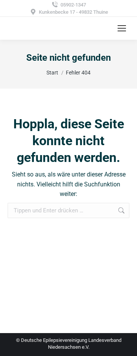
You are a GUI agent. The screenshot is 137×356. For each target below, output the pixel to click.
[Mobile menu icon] (121, 28)
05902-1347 (73, 5)
